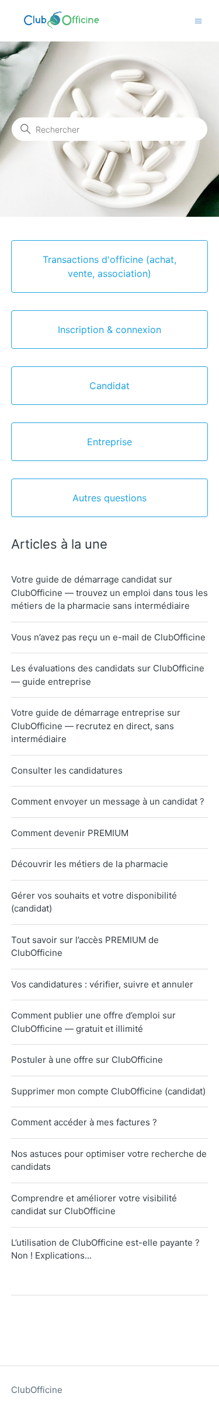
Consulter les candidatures (67, 770)
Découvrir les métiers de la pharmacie (89, 863)
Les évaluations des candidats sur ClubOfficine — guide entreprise (107, 675)
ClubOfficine (36, 1389)
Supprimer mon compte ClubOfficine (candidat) (108, 1091)
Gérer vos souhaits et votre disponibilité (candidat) (94, 902)
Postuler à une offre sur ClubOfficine (87, 1059)
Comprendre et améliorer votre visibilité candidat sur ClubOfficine (94, 1205)
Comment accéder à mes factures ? (84, 1122)
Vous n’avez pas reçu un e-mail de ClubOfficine (108, 637)
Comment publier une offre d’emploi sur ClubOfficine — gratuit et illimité (93, 1022)
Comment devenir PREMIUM (69, 832)
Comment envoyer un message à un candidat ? (107, 801)
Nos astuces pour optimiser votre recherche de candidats (109, 1160)
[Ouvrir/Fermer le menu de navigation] (198, 20)
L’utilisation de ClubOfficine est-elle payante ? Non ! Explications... (105, 1249)
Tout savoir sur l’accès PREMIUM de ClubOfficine (85, 946)
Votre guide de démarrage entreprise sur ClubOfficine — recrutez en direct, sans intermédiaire (95, 725)
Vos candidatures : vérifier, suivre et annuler (102, 984)
